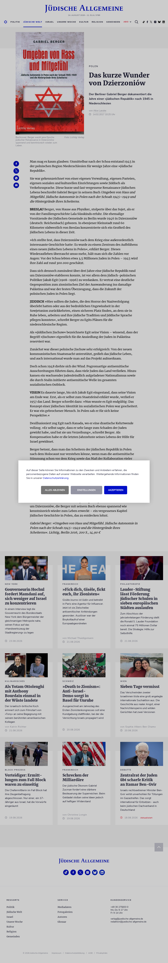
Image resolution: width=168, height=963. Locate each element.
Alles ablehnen (55, 490)
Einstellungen (86, 490)
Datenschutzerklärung (55, 478)
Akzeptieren (115, 490)
